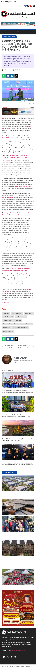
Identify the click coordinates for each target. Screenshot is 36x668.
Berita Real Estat (8, 317)
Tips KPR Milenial (8, 331)
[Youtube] (31, 6)
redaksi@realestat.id (18, 650)
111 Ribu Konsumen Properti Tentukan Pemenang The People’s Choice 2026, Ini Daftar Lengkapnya (17, 463)
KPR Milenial (6, 327)
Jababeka (18, 320)
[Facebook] (25, 6)
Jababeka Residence (26, 324)
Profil (13, 37)
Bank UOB (5, 138)
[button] (18, 31)
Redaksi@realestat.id (9, 303)
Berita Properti (29, 313)
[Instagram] (34, 6)
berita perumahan (17, 313)
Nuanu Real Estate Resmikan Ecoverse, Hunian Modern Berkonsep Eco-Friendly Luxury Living (16, 415)
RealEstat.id (6, 118)
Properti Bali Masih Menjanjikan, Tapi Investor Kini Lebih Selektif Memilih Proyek (17, 439)
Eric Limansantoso (8, 160)
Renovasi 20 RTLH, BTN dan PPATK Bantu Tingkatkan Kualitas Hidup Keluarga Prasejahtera (17, 391)
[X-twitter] (28, 6)
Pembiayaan (8, 37)
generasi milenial (7, 197)
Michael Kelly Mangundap (19, 274)
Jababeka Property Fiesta (22, 186)
